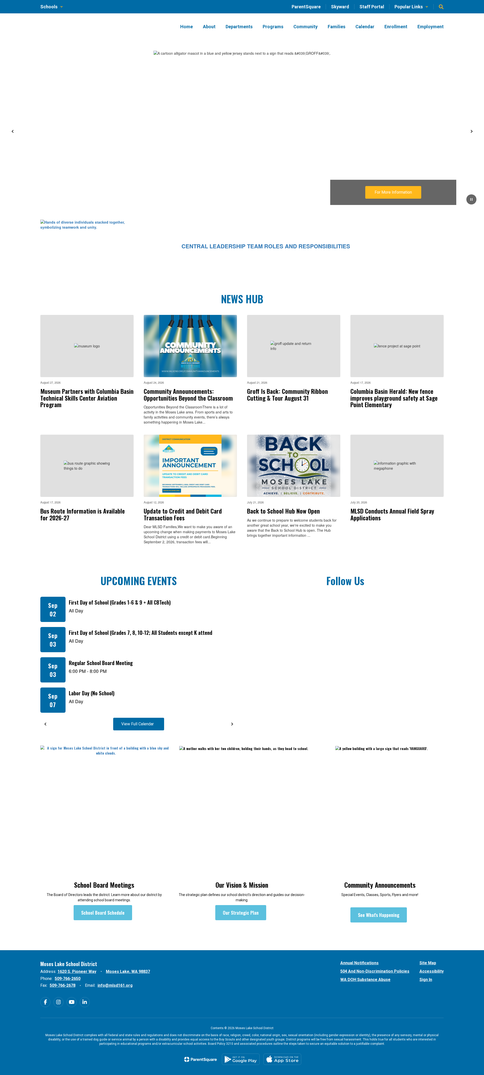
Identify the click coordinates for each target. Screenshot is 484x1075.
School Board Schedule (103, 912)
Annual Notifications (359, 963)
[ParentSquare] (200, 1059)
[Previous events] (45, 724)
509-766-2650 (67, 978)
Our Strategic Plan (241, 912)
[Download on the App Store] (282, 1059)
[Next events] (232, 724)
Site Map (427, 963)
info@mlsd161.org (115, 985)
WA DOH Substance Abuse (365, 979)
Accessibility (431, 971)
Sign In (425, 979)
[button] (51, 6)
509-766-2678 (62, 985)
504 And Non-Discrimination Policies (374, 971)
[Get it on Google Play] (241, 1059)
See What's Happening (378, 915)
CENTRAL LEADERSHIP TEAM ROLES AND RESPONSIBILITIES (266, 246)
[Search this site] (441, 6)
